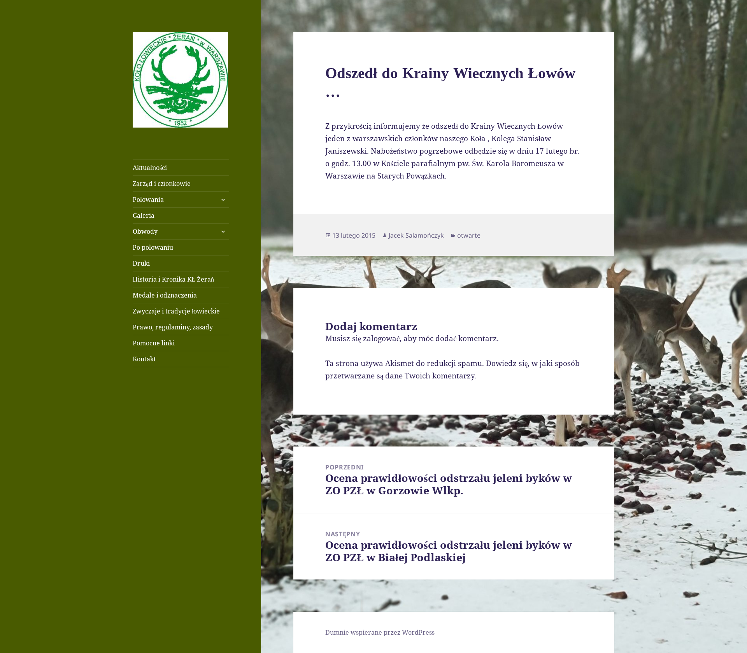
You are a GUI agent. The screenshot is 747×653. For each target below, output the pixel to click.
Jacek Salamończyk (416, 235)
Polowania (148, 199)
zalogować (381, 338)
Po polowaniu (153, 247)
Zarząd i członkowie (162, 183)
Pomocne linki (154, 343)
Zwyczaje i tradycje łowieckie (176, 311)
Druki (141, 263)
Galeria (143, 215)
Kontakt (144, 359)
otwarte (468, 235)
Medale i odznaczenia (165, 295)
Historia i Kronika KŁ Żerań (173, 279)
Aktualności (150, 167)
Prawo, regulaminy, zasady (173, 327)
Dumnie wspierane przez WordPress (380, 632)
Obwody (145, 231)
